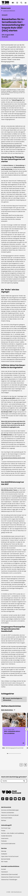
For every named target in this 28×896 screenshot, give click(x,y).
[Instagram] (6, 798)
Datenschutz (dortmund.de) (9, 874)
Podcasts (4, 841)
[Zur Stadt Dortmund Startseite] (5, 2)
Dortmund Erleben (6, 818)
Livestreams (4, 838)
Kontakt (3, 869)
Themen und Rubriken (7, 812)
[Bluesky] (15, 798)
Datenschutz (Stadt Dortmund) (10, 877)
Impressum (4, 872)
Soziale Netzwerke (6, 836)
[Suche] (24, 780)
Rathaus (3, 820)
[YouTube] (19, 798)
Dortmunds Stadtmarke (8, 843)
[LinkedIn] (23, 798)
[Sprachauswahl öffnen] (13, 2)
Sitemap (3, 851)
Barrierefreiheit (5, 859)
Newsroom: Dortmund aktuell (9, 815)
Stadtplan (4, 854)
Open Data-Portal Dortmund (9, 856)
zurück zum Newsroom (9, 10)
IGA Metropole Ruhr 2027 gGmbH (11, 145)
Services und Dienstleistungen (10, 810)
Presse (3, 830)
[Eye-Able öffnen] (17, 2)
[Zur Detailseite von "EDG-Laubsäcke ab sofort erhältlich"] (14, 729)
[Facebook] (2, 798)
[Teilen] (25, 764)
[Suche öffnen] (21, 2)
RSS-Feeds (4, 861)
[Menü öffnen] (25, 2)
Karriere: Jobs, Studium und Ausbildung (12, 833)
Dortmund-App (5, 828)
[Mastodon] (11, 798)
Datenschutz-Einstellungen (9, 879)
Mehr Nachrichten (7, 710)
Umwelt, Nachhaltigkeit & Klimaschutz (12, 699)
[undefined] (26, 729)
